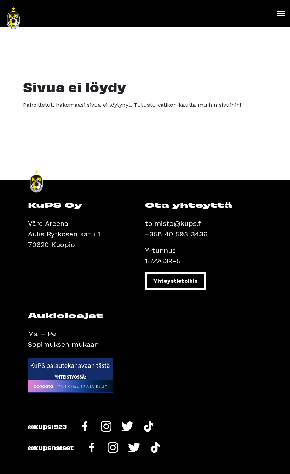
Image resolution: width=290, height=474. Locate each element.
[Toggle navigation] (280, 13)
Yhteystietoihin (175, 280)
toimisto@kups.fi (174, 223)
